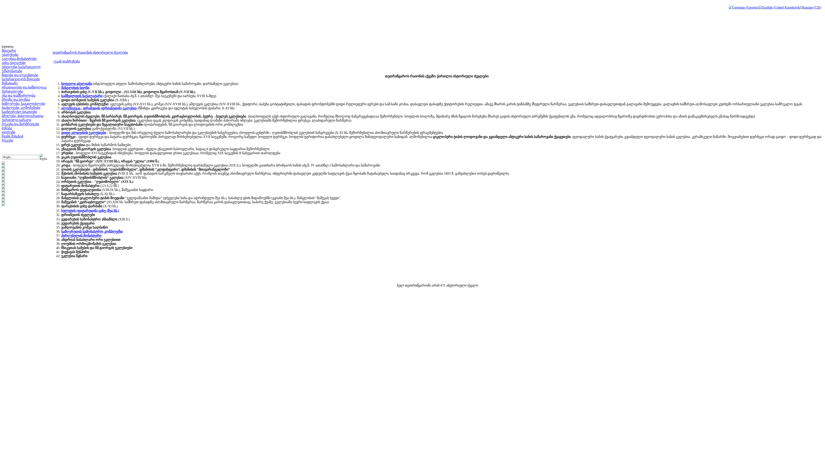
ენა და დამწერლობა (18, 95)
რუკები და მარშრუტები (20, 124)
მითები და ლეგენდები (20, 75)
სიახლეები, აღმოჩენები (21, 108)
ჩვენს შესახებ (12, 136)
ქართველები (12, 91)
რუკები (7, 140)
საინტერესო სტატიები (19, 112)
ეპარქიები (10, 54)
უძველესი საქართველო (21, 67)
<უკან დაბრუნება (66, 61)
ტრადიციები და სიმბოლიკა (24, 87)
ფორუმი (8, 132)
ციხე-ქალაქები (14, 63)
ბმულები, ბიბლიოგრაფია (22, 116)
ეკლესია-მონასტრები (19, 59)
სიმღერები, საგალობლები (23, 103)
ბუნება (7, 128)
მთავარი (9, 50)
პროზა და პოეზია (16, 99)
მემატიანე (10, 83)
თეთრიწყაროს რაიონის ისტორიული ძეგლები (90, 52)
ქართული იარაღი (16, 120)
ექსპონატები (12, 71)
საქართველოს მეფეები (21, 79)
